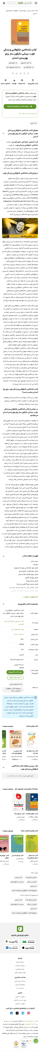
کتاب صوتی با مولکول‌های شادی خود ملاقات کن (16, 752)
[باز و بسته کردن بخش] (3, 133)
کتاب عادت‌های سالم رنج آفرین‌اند (32, 857)
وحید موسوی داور (17, 629)
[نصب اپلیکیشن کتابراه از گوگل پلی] (11, 941)
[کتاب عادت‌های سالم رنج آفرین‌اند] (32, 843)
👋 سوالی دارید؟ (26, 1041)
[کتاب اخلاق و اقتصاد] (32, 802)
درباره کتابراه (20, 962)
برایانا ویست (19, 859)
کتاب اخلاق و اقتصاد (32, 814)
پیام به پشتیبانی (20, 981)
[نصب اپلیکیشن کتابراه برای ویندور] (11, 947)
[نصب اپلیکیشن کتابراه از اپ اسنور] (28, 947)
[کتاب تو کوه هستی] (17, 843)
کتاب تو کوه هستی (17, 856)
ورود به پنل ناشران (20, 1000)
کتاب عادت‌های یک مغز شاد (32, 752)
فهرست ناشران (20, 1004)
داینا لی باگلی (34, 861)
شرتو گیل (11, 621)
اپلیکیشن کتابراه (27, 100)
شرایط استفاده (20, 966)
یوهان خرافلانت (33, 817)
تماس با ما (20, 988)
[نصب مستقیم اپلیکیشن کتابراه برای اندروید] (28, 941)
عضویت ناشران (20, 997)
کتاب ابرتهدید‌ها (19, 814)
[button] (20, 32)
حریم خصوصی (20, 969)
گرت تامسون (19, 621)
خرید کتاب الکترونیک (15, 672)
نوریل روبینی (21, 817)
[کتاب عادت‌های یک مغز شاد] (32, 739)
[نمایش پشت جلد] (13, 42)
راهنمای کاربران (20, 985)
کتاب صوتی (9, 1021)
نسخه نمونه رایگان (15, 678)
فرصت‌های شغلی (20, 973)
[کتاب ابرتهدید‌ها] (18, 802)
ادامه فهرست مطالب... (30, 597)
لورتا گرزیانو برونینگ (32, 756)
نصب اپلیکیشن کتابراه (29, 1021)
